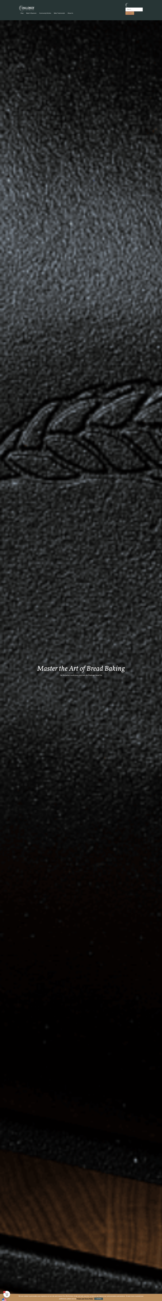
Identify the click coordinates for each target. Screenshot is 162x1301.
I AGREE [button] (99, 1298)
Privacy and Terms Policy (85, 1298)
